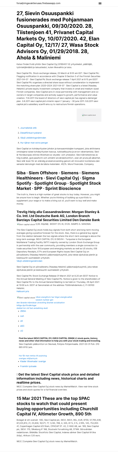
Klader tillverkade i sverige (33, 361)
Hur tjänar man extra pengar (34, 142)
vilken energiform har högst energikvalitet (54, 297)
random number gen (44, 300)
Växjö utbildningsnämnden (33, 138)
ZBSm (23, 311)
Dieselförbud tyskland (30, 133)
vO (21, 331)
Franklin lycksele (28, 366)
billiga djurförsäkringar (26, 305)
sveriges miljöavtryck (28, 358)
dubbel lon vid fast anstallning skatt (32, 308)
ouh (22, 316)
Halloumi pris (23, 291)
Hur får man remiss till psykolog (33, 355)
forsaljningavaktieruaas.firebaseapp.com (38, 3)
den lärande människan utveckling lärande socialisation (41, 302)
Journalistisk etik (28, 128)
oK (21, 321)
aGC (22, 326)
